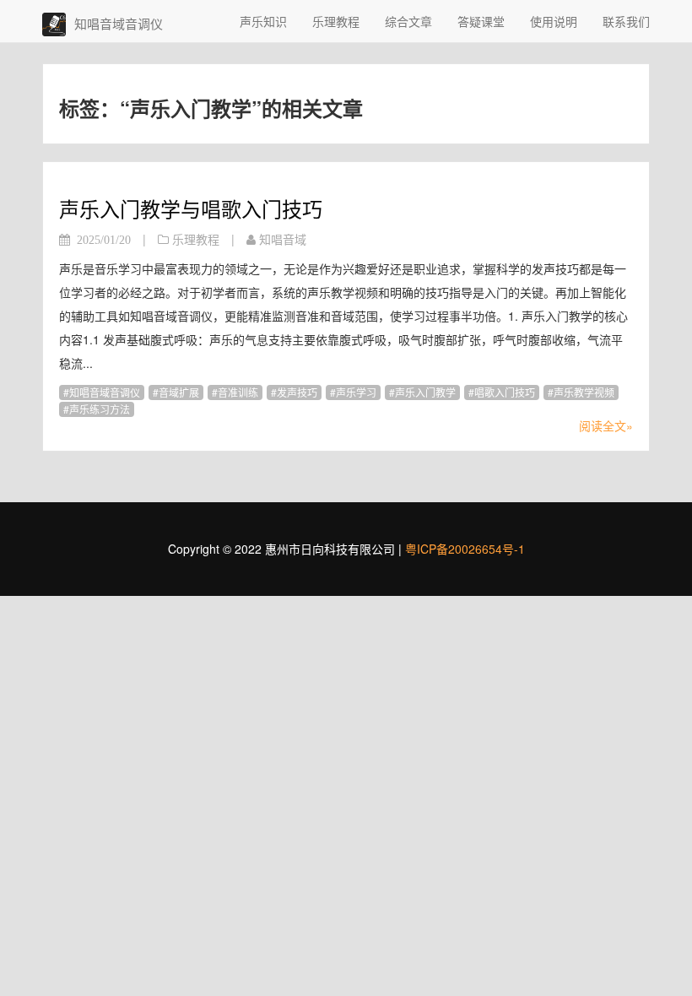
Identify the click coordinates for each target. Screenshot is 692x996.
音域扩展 (179, 392)
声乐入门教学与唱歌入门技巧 (190, 208)
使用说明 (553, 21)
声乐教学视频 (584, 392)
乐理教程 (336, 21)
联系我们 (626, 21)
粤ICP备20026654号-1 (465, 548)
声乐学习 (356, 392)
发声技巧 (297, 392)
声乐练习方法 (99, 409)
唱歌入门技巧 (504, 392)
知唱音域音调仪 (104, 392)
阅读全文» (606, 425)
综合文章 (408, 21)
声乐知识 (263, 21)
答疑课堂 (481, 21)
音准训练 (238, 392)
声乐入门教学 (425, 392)
